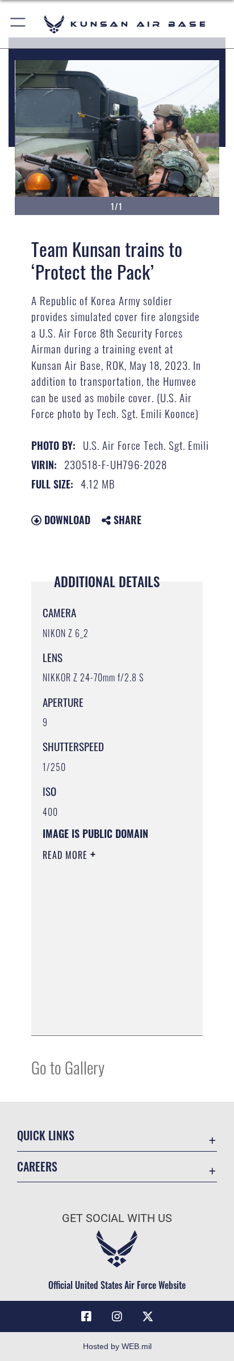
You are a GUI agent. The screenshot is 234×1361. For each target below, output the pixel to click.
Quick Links (45, 1135)
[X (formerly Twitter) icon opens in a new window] (147, 1316)
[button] (18, 24)
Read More (66, 855)
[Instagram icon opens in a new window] (117, 1316)
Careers (37, 1166)
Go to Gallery (68, 1067)
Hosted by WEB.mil (117, 1346)
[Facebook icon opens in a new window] (86, 1316)
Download (65, 519)
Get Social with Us (117, 1218)
